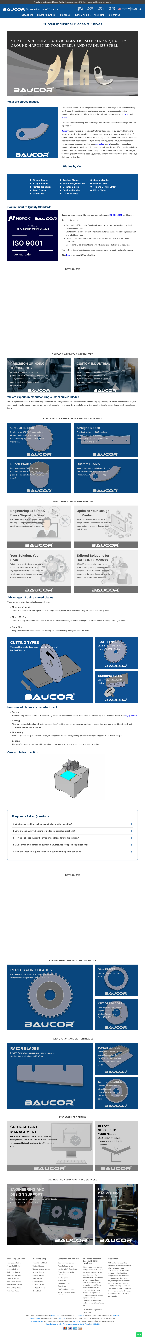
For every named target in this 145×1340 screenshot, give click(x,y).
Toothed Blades (71, 180)
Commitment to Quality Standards (29, 207)
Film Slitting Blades (14, 1288)
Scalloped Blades (71, 190)
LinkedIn (116, 1315)
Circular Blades (40, 180)
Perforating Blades (14, 1275)
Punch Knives (100, 183)
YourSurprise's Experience (67, 1269)
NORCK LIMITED (37, 1321)
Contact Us (81, 1315)
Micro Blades (99, 190)
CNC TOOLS (65, 15)
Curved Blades (38, 1282)
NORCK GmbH (35, 1318)
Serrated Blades (71, 187)
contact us (99, 144)
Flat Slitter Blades (14, 1282)
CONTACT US (114, 15)
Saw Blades (38, 194)
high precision (131, 716)
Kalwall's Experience (65, 1266)
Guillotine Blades (13, 1291)
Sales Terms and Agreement (69, 1324)
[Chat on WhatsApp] (139, 1335)
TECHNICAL (99, 15)
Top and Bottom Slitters (41, 1269)
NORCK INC (55, 1315)
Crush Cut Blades (13, 1266)
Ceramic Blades (101, 180)
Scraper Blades (13, 1278)
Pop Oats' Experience (66, 1289)
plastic (64, 117)
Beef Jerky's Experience (66, 1263)
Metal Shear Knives (14, 1285)
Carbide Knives (70, 194)
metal (126, 114)
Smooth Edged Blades (74, 183)
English (125, 9)
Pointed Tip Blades (42, 187)
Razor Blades (39, 190)
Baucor (65, 131)
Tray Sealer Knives (14, 1263)
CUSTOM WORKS (82, 15)
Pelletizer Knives (13, 1272)
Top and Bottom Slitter (104, 187)
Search (134, 9)
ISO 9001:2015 (116, 215)
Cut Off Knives (12, 1269)
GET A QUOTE (27, 15)
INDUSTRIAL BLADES (46, 15)
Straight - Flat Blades (40, 1263)
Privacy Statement (51, 1324)
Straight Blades (40, 183)
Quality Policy (84, 1324)
